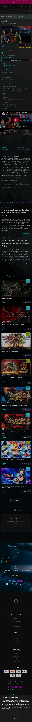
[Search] (29, 11)
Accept (10, 558)
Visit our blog (16, 576)
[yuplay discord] (7, 584)
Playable (4, 109)
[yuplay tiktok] (11, 584)
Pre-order (25, 302)
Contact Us (16, 661)
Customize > (16, 718)
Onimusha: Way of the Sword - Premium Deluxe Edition (14, 432)
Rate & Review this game (8, 23)
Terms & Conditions (12, 558)
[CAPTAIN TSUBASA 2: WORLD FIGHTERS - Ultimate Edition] (16, 476)
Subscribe (6, 561)
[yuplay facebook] (25, 584)
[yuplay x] (20, 584)
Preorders (16, 641)
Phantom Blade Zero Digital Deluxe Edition (13, 325)
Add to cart (22, 45)
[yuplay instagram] (16, 584)
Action (15, 16)
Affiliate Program (16, 656)
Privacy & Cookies (16, 624)
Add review (16, 526)
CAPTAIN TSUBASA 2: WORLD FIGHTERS (13, 459)
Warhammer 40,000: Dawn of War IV (11, 351)
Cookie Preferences (16, 626)
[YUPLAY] (5, 6)
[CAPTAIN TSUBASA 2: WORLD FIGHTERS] (16, 449)
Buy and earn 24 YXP (24, 47)
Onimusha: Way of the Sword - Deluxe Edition (14, 405)
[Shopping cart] (25, 6)
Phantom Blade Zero (7, 298)
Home (2, 16)
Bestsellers (16, 638)
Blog (16, 653)
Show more (16, 500)
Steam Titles (16, 644)
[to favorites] (27, 45)
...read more (27, 233)
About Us (16, 618)
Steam (6, 53)
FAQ (16, 659)
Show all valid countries (16, 60)
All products (8, 16)
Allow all (16, 713)
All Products (16, 636)
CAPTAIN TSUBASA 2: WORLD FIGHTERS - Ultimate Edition (13, 486)
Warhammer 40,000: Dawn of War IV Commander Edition (15, 378)
